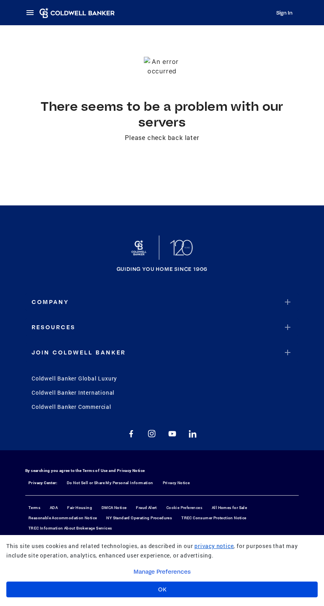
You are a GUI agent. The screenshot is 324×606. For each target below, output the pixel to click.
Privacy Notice (131, 470)
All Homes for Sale (229, 507)
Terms (34, 507)
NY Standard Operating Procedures (139, 517)
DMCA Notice (114, 507)
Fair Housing (79, 507)
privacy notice (214, 546)
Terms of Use (95, 470)
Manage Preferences (162, 571)
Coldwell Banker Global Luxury (74, 378)
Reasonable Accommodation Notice (62, 517)
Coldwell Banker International (73, 392)
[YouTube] (172, 434)
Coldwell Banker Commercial (71, 406)
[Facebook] (131, 434)
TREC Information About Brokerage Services (70, 528)
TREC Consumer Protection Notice (213, 517)
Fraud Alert (146, 507)
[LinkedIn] (193, 434)
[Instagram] (152, 434)
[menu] (32, 13)
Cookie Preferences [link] (184, 507)
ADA (54, 507)
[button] (162, 302)
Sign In (284, 12)
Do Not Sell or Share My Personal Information (110, 482)
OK (162, 589)
